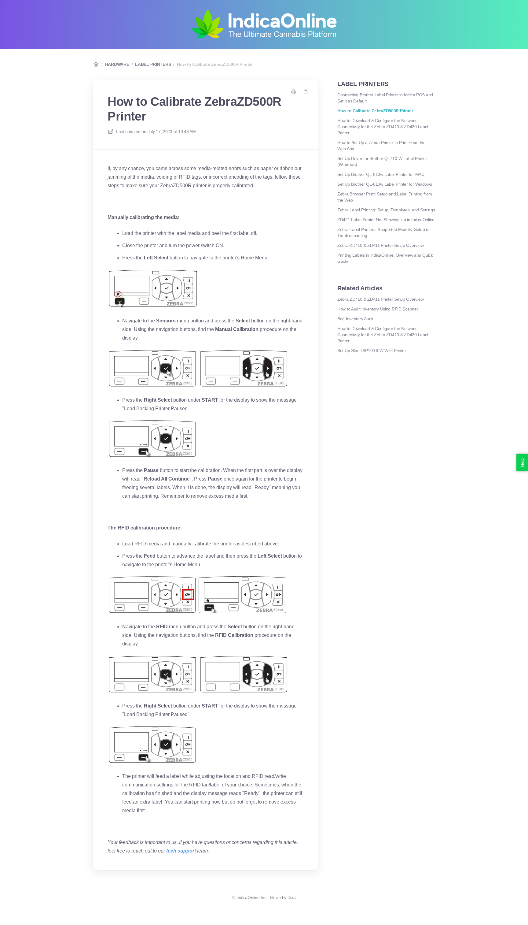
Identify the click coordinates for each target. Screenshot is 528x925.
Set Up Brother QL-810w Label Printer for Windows (384, 184)
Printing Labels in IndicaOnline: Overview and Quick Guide (385, 258)
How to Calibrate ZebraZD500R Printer (215, 64)
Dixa (292, 897)
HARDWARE (117, 64)
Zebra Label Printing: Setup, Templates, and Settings (386, 209)
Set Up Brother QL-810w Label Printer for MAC (380, 174)
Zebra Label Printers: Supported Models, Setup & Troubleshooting (383, 232)
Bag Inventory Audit (355, 318)
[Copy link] (305, 92)
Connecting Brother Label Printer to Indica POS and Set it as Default (385, 97)
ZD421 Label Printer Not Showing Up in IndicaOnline (386, 219)
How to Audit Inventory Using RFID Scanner (377, 308)
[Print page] (293, 92)
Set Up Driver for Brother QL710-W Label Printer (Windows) (382, 161)
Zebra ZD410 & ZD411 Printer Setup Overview (380, 245)
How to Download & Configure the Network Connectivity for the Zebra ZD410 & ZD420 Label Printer (382, 126)
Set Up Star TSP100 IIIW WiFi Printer (371, 350)
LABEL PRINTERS (153, 64)
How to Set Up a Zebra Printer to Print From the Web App (381, 145)
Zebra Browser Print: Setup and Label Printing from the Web (384, 196)
